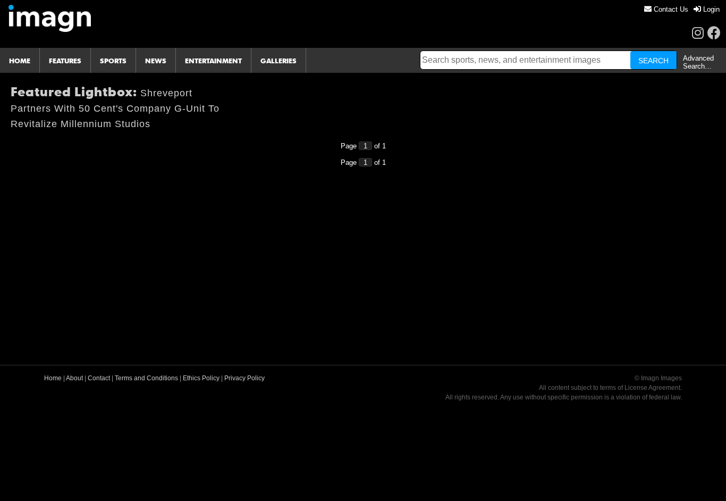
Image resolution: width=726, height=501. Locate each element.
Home (53, 378)
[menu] (681, 9)
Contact (99, 378)
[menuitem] (666, 9)
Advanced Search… (698, 62)
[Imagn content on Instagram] (698, 32)
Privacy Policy (244, 378)
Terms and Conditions (146, 378)
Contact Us (670, 9)
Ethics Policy (201, 378)
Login (710, 9)
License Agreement (652, 387)
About (74, 378)
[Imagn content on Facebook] (714, 32)
